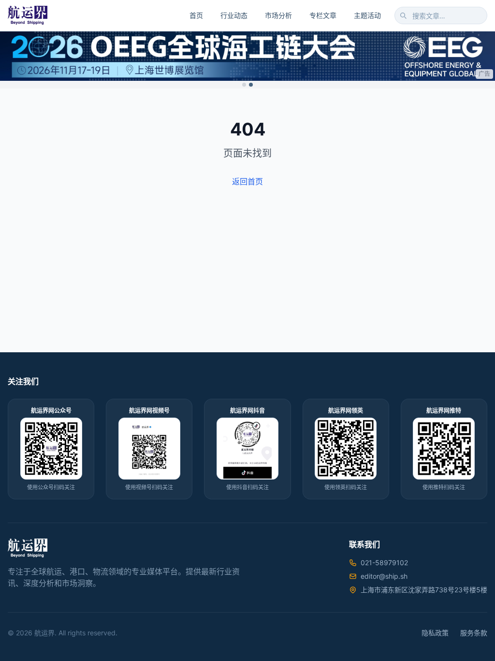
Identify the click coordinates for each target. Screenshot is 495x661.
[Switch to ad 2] (251, 85)
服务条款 (473, 633)
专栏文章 (322, 15)
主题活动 (367, 15)
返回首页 (247, 181)
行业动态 (234, 15)
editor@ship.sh (384, 576)
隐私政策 (435, 633)
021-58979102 (384, 562)
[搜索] (403, 15)
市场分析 (278, 15)
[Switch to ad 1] (244, 85)
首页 (196, 15)
